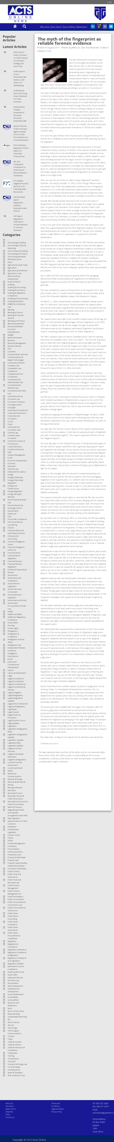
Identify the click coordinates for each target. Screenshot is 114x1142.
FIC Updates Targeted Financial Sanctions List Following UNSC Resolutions (20, 186)
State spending (14, 1014)
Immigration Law (14, 645)
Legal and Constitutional (17, 703)
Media (10, 770)
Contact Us (10, 1117)
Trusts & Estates (14, 1067)
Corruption (12, 418)
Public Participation (15, 896)
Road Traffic (12, 974)
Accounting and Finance (17, 253)
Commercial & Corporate (18, 354)
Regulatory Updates (16, 963)
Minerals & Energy (15, 779)
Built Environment (15, 337)
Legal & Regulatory (15, 695)
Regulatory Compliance (17, 949)
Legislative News (14, 743)
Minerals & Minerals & (16, 782)
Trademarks (12, 1053)
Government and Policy (17, 600)
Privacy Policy (56, 1111)
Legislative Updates (15, 745)
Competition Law (14, 368)
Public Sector (13, 913)
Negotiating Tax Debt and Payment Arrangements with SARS (18, 813)
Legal (10, 675)
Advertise (81, 27)
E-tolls (10, 457)
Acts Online (69, 27)
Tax (9, 1019)
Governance (13, 575)
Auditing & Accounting (17, 287)
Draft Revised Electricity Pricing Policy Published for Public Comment (20, 96)
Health (10, 611)
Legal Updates (13, 723)
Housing (11, 625)
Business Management (17, 343)
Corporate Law (14, 416)
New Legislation (14, 818)
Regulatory (12, 941)
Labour (11, 670)
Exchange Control (15, 508)
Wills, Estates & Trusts (16, 1075)
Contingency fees (15, 404)
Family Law (12, 513)
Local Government (15, 768)
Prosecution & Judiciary (17, 868)
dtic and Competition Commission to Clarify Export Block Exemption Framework (20, 168)
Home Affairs (13, 622)
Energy (10, 474)
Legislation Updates (16, 740)
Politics (10, 838)
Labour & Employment (17, 673)
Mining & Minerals (15, 787)
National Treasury (15, 807)
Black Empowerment (16, 323)
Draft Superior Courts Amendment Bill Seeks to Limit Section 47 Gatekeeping (19, 78)
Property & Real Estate (17, 857)
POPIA (10, 840)
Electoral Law (13, 469)
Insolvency (12, 650)
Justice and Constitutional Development (13, 664)
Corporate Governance (17, 413)
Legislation (12, 726)
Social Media (13, 997)
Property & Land (14, 854)
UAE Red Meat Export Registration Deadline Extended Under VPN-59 (20, 204)
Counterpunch (96, 88)
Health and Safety (15, 614)
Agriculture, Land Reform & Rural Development (15, 276)
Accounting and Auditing (18, 251)
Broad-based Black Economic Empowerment (15, 329)
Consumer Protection (16, 402)
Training (11, 1056)
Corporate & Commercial (18, 410)
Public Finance (13, 871)
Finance (11, 527)
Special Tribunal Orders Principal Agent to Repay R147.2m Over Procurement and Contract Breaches (20, 133)
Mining (10, 784)
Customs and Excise (16, 449)
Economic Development (17, 460)
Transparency (13, 1058)
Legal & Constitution (16, 681)
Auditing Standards (15, 301)
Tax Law (11, 1025)
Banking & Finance (15, 312)
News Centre (11, 1109)
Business (11, 340)
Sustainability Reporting (17, 1016)
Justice (10, 659)
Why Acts (45, 27)
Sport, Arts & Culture (16, 1011)
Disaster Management (16, 455)
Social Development (16, 994)
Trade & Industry (14, 1044)
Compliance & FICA (15, 374)
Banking (11, 309)
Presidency (12, 846)
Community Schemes (16, 362)
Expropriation (13, 511)
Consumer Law (14, 399)
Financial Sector (14, 553)
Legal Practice (13, 712)
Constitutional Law (15, 396)
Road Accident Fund (16, 972)
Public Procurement (16, 899)
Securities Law (13, 980)
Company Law (13, 365)
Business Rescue (14, 346)
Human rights (13, 628)
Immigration (12, 631)
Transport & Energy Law (17, 1064)
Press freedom (13, 849)
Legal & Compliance (16, 678)
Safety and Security (15, 977)
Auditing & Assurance (16, 290)
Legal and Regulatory (16, 706)
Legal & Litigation (15, 692)
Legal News (12, 709)
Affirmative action (15, 259)
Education (12, 466)
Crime (10, 424)
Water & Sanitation (15, 1072)
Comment (12, 351)
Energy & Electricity (15, 477)
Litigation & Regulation (17, 759)
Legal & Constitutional (16, 684)
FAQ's (8, 1114)
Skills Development (15, 986)
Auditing (11, 284)
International (13, 656)
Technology (12, 1028)
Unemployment (14, 1070)
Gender (11, 572)
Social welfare (13, 1000)
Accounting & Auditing (17, 242)
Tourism (11, 1036)
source (55, 743)
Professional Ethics (15, 852)
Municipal (12, 790)
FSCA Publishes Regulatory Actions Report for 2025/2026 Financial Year (21, 151)
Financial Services (15, 561)
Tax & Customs (13, 1022)
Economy (11, 463)
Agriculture (12, 267)
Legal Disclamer (57, 1109)
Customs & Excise (15, 446)
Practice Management (16, 843)
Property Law (13, 860)
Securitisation (13, 983)
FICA (9, 516)
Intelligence (12, 653)
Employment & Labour (17, 471)
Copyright (12, 407)
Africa (10, 262)
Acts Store (56, 27)
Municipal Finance (15, 793)
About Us (9, 1103)
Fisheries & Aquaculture (17, 569)
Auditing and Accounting (18, 298)
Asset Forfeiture (14, 281)
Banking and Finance (16, 321)
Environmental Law (15, 505)
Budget (10, 335)
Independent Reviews (16, 648)
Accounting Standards (17, 256)
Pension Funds (14, 835)
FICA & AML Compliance (17, 519)
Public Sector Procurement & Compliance (14, 936)
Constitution (13, 376)
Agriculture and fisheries (17, 270)
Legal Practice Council (16, 720)
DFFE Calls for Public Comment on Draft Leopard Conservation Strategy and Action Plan (20, 59)
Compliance (12, 371)
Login (109, 2)
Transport (12, 1061)
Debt (10, 452)
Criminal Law (13, 432)
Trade (10, 1039)
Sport (10, 1008)
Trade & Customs (15, 1042)
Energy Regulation (15, 491)
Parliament (12, 826)
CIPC (9, 349)
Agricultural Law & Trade (17, 265)
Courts (10, 421)
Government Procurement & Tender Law (17, 606)
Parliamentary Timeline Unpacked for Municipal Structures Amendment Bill (19, 114)
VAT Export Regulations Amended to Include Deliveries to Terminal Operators (20, 223)
